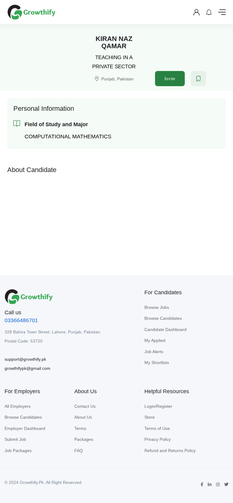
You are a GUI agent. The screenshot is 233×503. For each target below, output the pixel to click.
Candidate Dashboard (165, 329)
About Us (83, 417)
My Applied (154, 340)
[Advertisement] (116, 220)
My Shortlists (156, 362)
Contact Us (85, 406)
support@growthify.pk (25, 359)
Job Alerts (153, 351)
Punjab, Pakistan (117, 78)
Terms (80, 428)
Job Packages (18, 450)
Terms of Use (157, 428)
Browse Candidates (163, 318)
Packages (83, 439)
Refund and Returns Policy (170, 450)
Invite (169, 78)
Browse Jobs (156, 307)
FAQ (78, 450)
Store (149, 417)
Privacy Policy (157, 439)
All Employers (18, 406)
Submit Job (15, 439)
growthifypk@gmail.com (27, 368)
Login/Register (158, 406)
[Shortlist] (198, 78)
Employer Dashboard (25, 428)
